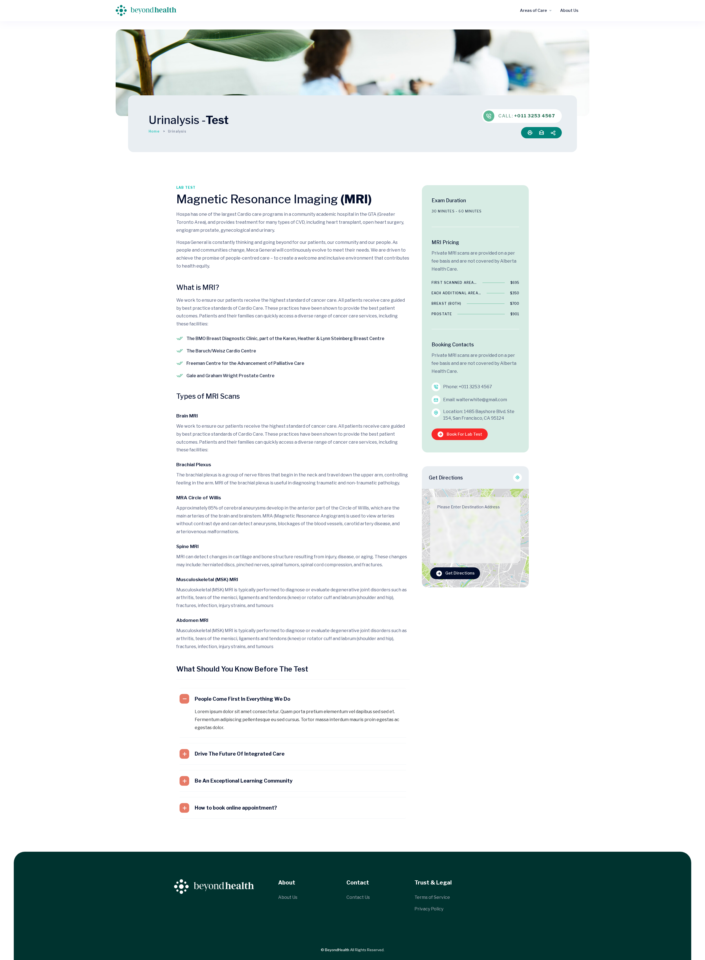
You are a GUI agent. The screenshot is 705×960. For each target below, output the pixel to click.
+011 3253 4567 (534, 115)
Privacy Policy (428, 909)
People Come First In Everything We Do (242, 699)
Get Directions (459, 573)
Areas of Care (533, 10)
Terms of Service (432, 897)
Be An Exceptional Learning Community (243, 781)
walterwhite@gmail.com (481, 399)
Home (154, 131)
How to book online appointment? (236, 808)
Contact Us (358, 897)
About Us (569, 10)
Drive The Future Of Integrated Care (239, 754)
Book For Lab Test (464, 434)
